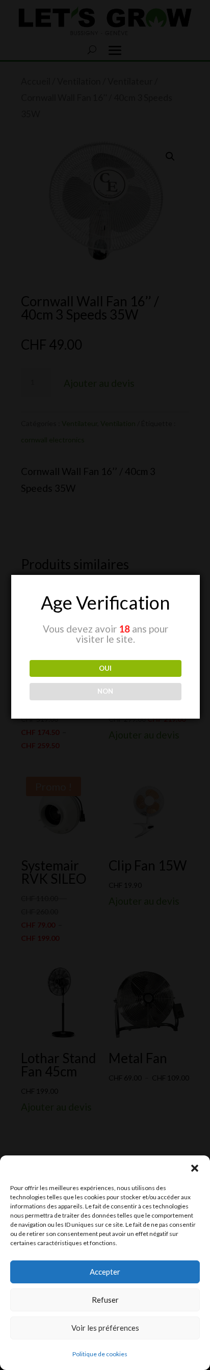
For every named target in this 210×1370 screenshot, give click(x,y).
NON (105, 691)
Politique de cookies (99, 1354)
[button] (195, 1168)
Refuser (105, 1299)
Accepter (105, 1271)
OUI (105, 668)
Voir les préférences (105, 1327)
